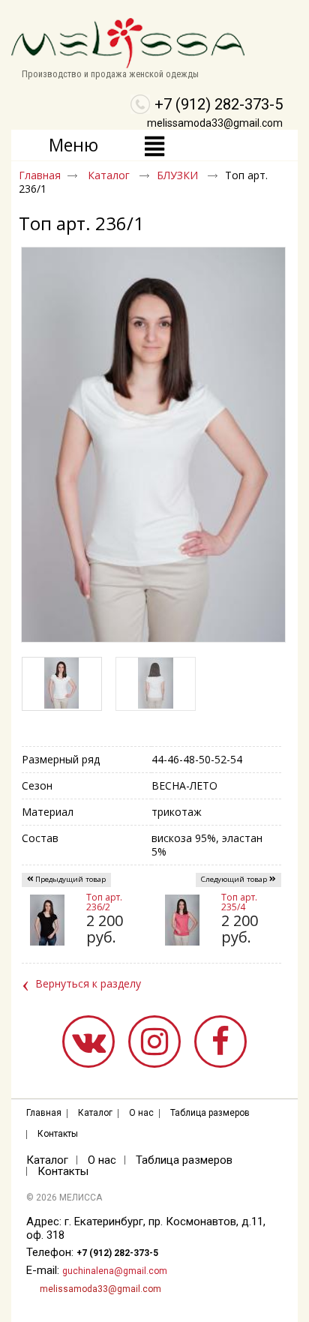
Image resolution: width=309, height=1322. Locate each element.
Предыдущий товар (70, 879)
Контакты (58, 1134)
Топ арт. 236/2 (104, 902)
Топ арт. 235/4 (239, 902)
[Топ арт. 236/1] (156, 684)
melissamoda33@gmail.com (215, 123)
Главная (40, 175)
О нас (141, 1113)
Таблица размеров (210, 1113)
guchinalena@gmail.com (114, 1271)
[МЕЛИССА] (154, 44)
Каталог (110, 175)
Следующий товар (234, 879)
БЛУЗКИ (179, 175)
